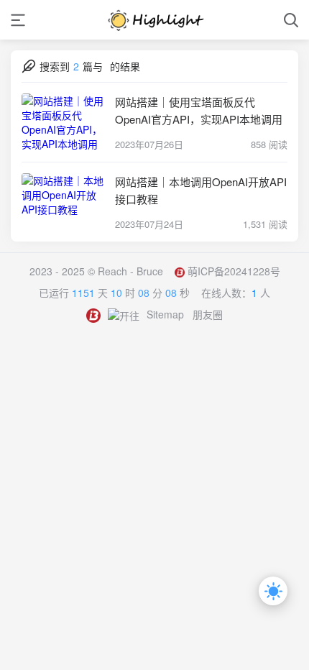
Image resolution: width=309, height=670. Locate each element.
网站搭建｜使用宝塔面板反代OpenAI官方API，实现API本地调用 (198, 110)
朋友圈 (208, 314)
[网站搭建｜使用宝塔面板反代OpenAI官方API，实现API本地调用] (65, 122)
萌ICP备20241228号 (234, 271)
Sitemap (165, 314)
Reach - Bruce (130, 271)
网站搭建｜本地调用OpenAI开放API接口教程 (201, 190)
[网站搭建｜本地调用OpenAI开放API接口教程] (65, 202)
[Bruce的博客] (154, 20)
